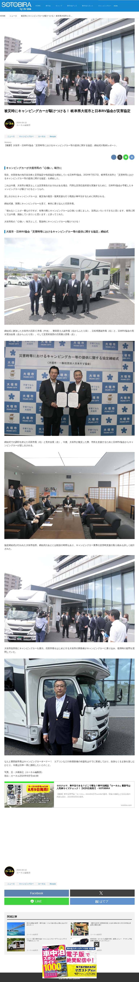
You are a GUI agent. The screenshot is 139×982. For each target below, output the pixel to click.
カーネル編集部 (23, 125)
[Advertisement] (69, 835)
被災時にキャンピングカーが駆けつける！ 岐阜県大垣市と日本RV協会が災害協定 (67, 111)
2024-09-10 (21, 122)
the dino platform (73, 979)
